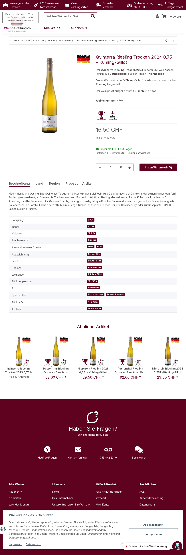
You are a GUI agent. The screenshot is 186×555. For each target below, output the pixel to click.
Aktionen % (16, 491)
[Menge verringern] (100, 167)
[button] (157, 16)
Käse (153, 90)
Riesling (92, 240)
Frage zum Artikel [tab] (79, 183)
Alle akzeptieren (153, 524)
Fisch (140, 90)
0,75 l (91, 226)
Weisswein (110, 80)
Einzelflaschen (96, 294)
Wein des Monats (19, 504)
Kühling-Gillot (95, 274)
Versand (101, 498)
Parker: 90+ (94, 254)
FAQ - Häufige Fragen (109, 491)
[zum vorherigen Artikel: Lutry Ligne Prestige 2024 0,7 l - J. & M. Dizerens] (166, 40)
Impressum (15, 544)
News (55, 491)
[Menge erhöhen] (130, 167)
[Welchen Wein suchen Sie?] (93, 16)
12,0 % (91, 233)
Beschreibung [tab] (19, 183)
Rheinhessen (94, 267)
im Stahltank (94, 309)
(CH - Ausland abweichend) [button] (136, 153)
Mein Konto (103, 504)
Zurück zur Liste (20, 40)
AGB (142, 491)
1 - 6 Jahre (93, 302)
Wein (104, 90)
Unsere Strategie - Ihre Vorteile (71, 504)
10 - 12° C (92, 281)
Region (142, 73)
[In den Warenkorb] (12, 53)
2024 (91, 220)
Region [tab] (54, 183)
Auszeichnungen (115, 294)
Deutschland (94, 261)
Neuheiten (15, 498)
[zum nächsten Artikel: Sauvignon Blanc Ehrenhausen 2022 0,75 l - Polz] (173, 40)
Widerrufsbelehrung (151, 498)
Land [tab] (39, 183)
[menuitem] (54, 28)
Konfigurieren (153, 534)
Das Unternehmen (63, 498)
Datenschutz (33, 544)
